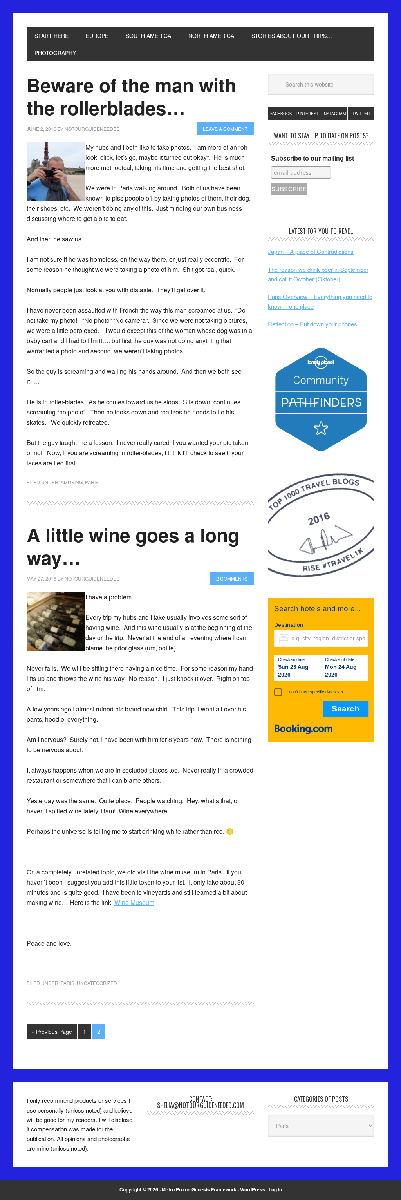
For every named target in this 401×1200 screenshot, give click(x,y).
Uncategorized (97, 982)
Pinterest (307, 113)
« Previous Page (51, 1031)
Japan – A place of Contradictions (311, 251)
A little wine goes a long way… (133, 546)
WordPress (252, 1189)
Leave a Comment (225, 128)
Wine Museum (134, 902)
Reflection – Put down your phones (312, 324)
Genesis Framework (214, 1189)
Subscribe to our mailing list (312, 158)
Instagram (334, 113)
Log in (275, 1189)
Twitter (361, 113)
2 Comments (231, 578)
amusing (72, 482)
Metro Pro (173, 1189)
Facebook (281, 113)
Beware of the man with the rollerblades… (131, 96)
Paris (92, 482)
